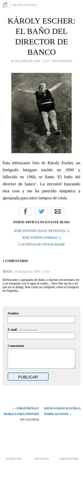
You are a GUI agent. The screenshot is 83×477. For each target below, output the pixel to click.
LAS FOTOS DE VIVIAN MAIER (41, 244)
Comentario (16, 346)
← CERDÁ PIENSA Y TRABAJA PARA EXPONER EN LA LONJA (21, 414)
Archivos (41, 458)
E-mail (23, 329)
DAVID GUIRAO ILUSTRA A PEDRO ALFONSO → (62, 411)
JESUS (8, 271)
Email (57, 211)
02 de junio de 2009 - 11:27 (30, 61)
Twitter (41, 211)
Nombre (13, 313)
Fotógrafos (62, 61)
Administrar (69, 458)
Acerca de (14, 458)
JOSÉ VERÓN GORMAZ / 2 (41, 237)
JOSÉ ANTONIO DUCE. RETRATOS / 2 (41, 230)
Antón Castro (24, 5)
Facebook (25, 211)
